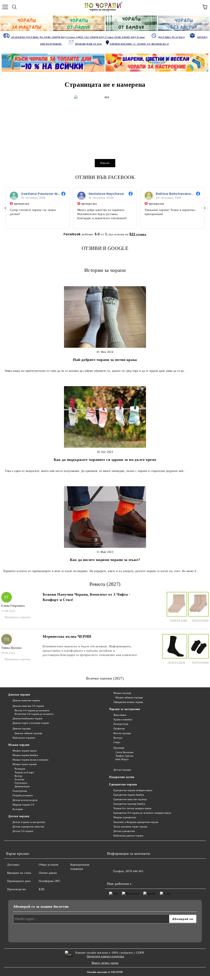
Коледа (18, 776)
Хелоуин (19, 779)
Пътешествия (120, 724)
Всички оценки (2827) (105, 678)
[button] (204, 208)
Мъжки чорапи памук (25, 750)
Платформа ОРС (49, 881)
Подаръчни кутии (121, 777)
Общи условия (48, 864)
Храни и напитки (122, 719)
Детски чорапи (18, 816)
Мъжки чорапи (19, 744)
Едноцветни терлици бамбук (129, 803)
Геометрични (20, 790)
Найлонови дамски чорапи (128, 835)
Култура (117, 737)
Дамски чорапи (19, 694)
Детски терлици (122, 769)
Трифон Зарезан (124, 755)
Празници (118, 747)
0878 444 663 (134, 871)
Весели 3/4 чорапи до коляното (32, 710)
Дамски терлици (22, 728)
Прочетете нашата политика (105, 956)
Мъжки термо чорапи (25, 764)
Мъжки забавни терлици (129, 697)
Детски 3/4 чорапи (23, 831)
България (18, 809)
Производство (16, 889)
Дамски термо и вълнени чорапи (31, 723)
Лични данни (48, 872)
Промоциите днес (19, 881)
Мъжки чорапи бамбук (25, 755)
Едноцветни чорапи (123, 784)
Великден (20, 768)
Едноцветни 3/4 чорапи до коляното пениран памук (142, 812)
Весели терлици (122, 733)
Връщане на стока (19, 872)
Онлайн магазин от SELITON (105, 972)
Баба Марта (121, 759)
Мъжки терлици (122, 693)
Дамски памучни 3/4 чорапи (28, 706)
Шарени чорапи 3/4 (23, 804)
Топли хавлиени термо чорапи (130, 826)
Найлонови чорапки (24, 737)
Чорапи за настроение (124, 709)
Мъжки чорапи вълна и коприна (30, 759)
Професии (119, 728)
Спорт (116, 742)
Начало (105, 163)
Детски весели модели (25, 800)
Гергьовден (21, 782)
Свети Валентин (124, 752)
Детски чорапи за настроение (29, 822)
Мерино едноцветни (124, 817)
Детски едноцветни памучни (28, 826)
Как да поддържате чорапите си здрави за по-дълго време (105, 460)
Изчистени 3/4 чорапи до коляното (34, 714)
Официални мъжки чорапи (128, 702)
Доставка (13, 864)
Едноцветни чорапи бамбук (128, 794)
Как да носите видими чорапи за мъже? (105, 560)
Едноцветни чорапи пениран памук (133, 790)
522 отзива (137, 234)
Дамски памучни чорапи (26, 700)
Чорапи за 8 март (24, 772)
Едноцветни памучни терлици (130, 799)
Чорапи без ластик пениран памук (132, 808)
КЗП (42, 889)
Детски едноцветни (124, 831)
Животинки (119, 715)
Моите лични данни (105, 963)
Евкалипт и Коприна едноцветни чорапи (135, 822)
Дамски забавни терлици (28, 733)
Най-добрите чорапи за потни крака (105, 360)
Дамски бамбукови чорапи (27, 718)
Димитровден (22, 786)
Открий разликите (23, 795)
